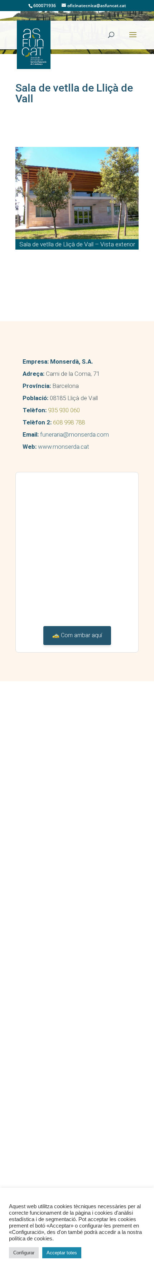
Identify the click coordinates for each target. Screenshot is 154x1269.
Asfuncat (32, 831)
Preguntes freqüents (52, 945)
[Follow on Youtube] (23, 804)
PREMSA (32, 966)
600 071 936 (37, 776)
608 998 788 (69, 422)
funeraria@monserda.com (74, 434)
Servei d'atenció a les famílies (64, 934)
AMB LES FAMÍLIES (45, 924)
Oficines (37, 914)
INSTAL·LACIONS (42, 873)
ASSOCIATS (36, 862)
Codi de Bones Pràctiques (59, 852)
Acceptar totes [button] (62, 1252)
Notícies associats (50, 1007)
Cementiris (40, 903)
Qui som (37, 841)
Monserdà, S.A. (71, 361)
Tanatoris (38, 883)
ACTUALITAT (37, 997)
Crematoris (40, 893)
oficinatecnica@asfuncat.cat (60, 789)
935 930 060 (64, 410)
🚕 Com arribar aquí (77, 635)
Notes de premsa (49, 987)
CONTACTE (35, 1028)
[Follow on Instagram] (62, 804)
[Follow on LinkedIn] (43, 804)
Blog (32, 1017)
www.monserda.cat (63, 446)
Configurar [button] (23, 1252)
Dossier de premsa (50, 976)
